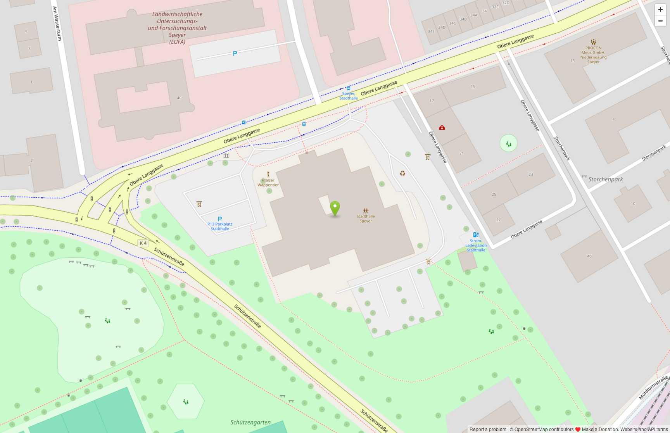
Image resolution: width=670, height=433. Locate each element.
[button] (335, 209)
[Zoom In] (660, 9)
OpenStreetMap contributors (544, 429)
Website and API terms (644, 429)
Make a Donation (600, 429)
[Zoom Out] (660, 20)
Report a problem (488, 429)
